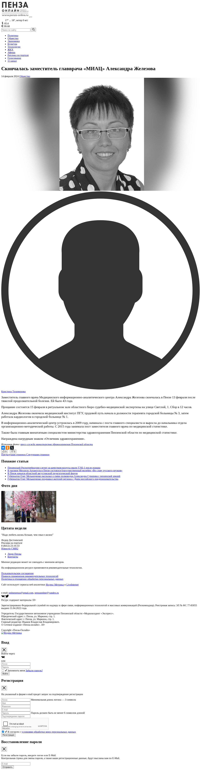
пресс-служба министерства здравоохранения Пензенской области (56, 444)
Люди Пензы (14, 554)
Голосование (14, 58)
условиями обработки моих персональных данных (49, 731)
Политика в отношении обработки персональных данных (32, 579)
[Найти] (33, 30)
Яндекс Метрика (55, 584)
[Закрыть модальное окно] (4, 650)
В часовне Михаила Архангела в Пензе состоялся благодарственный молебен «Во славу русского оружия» (65, 470)
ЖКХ (10, 49)
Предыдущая (13, 454)
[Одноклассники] (7, 448)
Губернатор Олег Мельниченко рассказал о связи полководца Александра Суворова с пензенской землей (64, 476)
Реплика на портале (18, 55)
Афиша (11, 52)
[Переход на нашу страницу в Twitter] (7, 597)
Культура (12, 44)
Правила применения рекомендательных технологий (29, 576)
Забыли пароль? (34, 670)
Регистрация (8, 735)
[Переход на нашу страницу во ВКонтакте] (3, 597)
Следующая (37, 454)
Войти (5, 673)
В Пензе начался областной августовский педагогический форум (43, 473)
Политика (13, 35)
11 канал (12, 61)
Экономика (14, 41)
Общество (13, 38)
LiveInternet (72, 584)
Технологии (14, 46)
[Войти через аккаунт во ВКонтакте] (3, 658)
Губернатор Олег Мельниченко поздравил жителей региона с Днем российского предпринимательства (63, 479)
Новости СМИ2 (9, 548)
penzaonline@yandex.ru (47, 592)
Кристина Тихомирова (13, 391)
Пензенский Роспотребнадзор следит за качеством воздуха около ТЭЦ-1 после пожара (54, 467)
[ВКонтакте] (3, 448)
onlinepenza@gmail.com (21, 592)
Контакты (13, 556)
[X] (12, 448)
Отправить (8, 767)
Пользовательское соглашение (17, 573)
